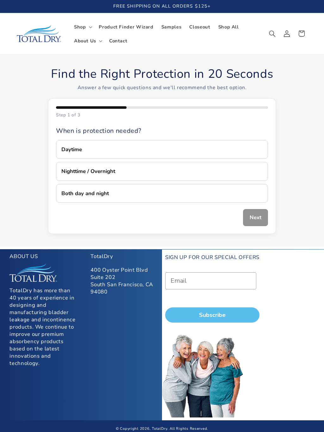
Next (255, 217)
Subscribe (212, 315)
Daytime (71, 149)
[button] (82, 27)
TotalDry (159, 428)
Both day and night (85, 193)
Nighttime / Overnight (88, 171)
